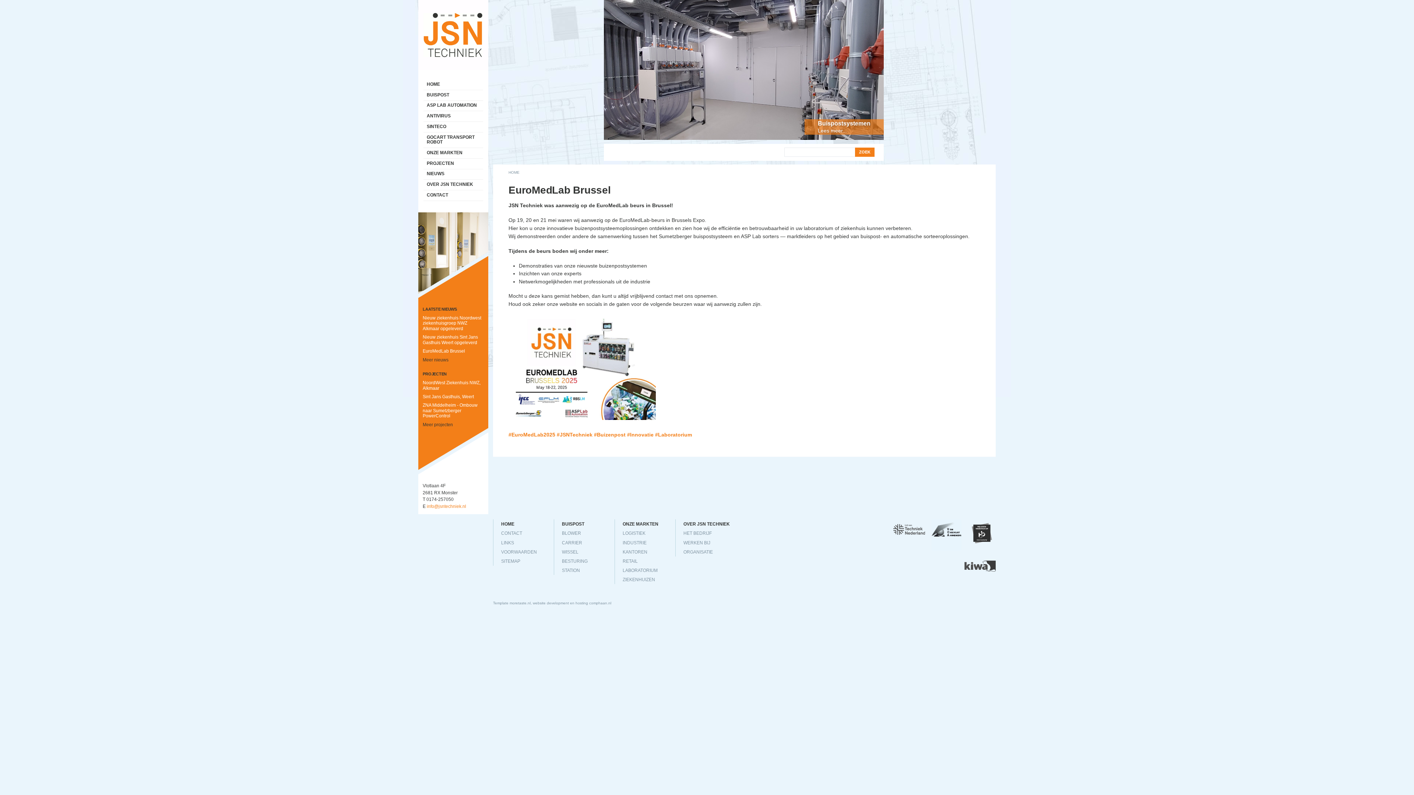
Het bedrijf (697, 533)
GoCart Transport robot (451, 140)
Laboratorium (640, 570)
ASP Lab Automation (452, 105)
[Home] (453, 4)
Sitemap (510, 561)
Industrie (635, 542)
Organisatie (698, 552)
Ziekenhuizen (639, 579)
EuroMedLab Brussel (444, 351)
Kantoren (635, 552)
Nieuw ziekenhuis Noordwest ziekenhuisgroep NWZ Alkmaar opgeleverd (452, 323)
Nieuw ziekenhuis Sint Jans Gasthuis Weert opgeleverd (450, 340)
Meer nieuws (436, 360)
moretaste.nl (520, 603)
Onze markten (444, 153)
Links (507, 542)
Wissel (570, 552)
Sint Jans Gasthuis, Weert (448, 396)
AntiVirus (439, 116)
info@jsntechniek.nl (446, 506)
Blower (571, 533)
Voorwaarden (519, 552)
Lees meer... (832, 131)
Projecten (440, 163)
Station (571, 570)
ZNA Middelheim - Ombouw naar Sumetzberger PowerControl (450, 410)
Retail (630, 561)
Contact (437, 195)
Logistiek (634, 533)
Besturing (575, 561)
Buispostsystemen (844, 123)
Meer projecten (438, 424)
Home (514, 172)
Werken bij (696, 542)
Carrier (572, 542)
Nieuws (435, 174)
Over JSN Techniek (450, 184)
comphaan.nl (600, 603)
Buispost (438, 95)
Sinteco (436, 126)
